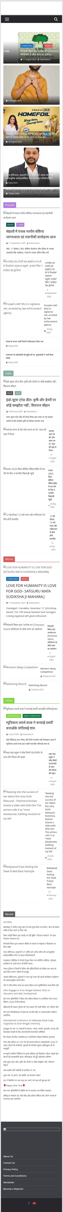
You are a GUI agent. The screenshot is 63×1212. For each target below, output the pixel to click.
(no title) (7, 921)
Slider (24, 46)
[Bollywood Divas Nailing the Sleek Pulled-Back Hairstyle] (23, 883)
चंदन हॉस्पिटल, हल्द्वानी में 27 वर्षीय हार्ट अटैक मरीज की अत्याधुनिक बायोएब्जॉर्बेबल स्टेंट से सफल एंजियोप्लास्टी (30, 176)
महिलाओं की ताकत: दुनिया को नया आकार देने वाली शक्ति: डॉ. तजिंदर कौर (31, 1006)
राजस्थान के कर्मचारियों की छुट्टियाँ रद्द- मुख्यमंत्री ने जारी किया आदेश (29, 356)
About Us (8, 1156)
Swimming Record (38, 685)
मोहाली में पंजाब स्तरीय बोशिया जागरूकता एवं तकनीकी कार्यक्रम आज (31, 234)
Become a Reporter (13, 1188)
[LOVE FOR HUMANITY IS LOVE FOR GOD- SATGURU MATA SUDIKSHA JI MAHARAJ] (31, 569)
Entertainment (13, 716)
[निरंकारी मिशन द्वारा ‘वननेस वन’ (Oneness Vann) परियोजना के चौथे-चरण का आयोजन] (32, 34)
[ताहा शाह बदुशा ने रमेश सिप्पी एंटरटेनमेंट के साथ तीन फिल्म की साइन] (24, 769)
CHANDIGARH (12, 46)
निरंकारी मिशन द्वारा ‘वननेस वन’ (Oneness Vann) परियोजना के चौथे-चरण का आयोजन (29, 52)
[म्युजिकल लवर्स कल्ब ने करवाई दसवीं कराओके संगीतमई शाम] (31, 709)
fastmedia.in (30, 59)
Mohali (10, 225)
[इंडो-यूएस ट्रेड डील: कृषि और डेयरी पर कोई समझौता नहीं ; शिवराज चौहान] (31, 383)
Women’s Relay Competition (48, 670)
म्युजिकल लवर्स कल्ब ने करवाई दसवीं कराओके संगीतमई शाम (29, 725)
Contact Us (9, 1162)
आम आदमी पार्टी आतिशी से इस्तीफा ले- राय (19, 1070)
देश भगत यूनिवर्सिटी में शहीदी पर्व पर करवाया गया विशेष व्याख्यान (27, 1090)
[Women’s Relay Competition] (20, 672)
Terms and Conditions (14, 1175)
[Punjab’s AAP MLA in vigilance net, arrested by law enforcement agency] (22, 319)
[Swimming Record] (14, 687)
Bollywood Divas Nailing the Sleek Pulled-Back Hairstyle (52, 878)
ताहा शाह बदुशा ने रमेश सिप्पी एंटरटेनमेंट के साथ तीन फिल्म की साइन (53, 763)
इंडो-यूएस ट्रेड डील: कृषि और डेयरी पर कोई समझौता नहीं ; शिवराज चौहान (31, 402)
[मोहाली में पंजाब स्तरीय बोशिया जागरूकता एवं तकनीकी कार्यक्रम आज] (31, 215)
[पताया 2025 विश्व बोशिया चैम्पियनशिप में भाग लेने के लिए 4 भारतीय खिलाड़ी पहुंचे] (24, 489)
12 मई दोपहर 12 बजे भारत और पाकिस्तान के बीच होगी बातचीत (53, 527)
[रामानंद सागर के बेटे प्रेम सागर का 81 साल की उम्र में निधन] (24, 446)
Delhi (9, 393)
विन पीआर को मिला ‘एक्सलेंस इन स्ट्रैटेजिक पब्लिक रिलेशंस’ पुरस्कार (29, 1036)
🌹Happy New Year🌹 (14, 1085)
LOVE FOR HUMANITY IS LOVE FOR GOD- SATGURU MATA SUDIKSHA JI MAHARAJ (31, 591)
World (34, 46)
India (18, 393)
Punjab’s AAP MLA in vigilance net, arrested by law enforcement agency (50, 315)
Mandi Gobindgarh (32, 716)
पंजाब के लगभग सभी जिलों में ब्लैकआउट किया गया (24, 341)
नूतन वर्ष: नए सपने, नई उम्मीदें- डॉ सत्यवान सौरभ (21, 1075)
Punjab (20, 225)
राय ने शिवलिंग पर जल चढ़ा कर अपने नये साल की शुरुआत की (26, 1080)
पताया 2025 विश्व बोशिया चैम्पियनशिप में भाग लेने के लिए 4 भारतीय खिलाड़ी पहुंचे (52, 485)
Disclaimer (8, 1182)
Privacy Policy (11, 1169)
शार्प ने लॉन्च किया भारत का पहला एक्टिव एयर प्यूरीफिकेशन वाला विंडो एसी (31, 985)
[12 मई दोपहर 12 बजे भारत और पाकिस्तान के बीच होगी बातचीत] (25, 533)
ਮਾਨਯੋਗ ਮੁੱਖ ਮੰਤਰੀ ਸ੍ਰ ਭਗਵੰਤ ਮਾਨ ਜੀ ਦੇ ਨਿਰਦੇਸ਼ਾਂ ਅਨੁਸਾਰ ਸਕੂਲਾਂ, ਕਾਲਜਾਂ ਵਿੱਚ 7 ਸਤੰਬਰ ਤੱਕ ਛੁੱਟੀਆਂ (51, 274)
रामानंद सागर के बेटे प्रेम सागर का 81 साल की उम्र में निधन (52, 440)
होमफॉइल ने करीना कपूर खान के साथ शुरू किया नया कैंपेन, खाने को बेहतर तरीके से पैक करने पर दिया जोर (31, 135)
